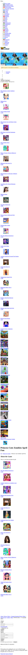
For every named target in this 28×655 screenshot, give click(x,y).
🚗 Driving (5, 29)
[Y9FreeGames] (5, 49)
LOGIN (2, 629)
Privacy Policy (7, 616)
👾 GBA (5, 21)
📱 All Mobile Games (8, 4)
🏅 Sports (5, 44)
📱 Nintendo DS (7, 22)
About (2, 616)
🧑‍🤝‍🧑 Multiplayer (6, 34)
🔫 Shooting (6, 43)
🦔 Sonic (5, 17)
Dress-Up (3, 439)
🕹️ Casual (5, 11)
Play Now (3, 64)
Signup (2, 639)
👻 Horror (5, 37)
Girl (6, 439)
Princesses (9, 439)
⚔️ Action (5, 41)
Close (2, 621)
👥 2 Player (5, 10)
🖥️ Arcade (5, 12)
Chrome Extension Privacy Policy (18, 616)
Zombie (13, 439)
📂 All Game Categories (8, 8)
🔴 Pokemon (6, 16)
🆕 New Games (6, 3)
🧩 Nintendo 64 (6, 24)
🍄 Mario (5, 19)
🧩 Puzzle (5, 28)
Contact (8, 617)
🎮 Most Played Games (8, 6)
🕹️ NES (5, 26)
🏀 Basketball (6, 39)
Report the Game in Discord (7, 653)
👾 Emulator (6, 15)
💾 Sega (5, 20)
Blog (12, 617)
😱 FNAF (5, 32)
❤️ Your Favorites (7, 7)
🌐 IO (4, 38)
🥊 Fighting (5, 30)
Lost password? (4, 626)
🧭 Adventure (6, 13)
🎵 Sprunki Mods (7, 33)
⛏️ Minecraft (6, 42)
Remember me (5, 628)
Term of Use (3, 617)
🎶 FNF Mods (6, 35)
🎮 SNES (5, 25)
